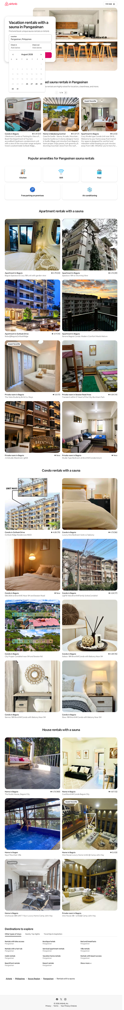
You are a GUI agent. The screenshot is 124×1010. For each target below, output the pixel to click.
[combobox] (30, 39)
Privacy (48, 1006)
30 (13, 89)
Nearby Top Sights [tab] (32, 934)
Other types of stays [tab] (13, 934)
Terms (55, 1006)
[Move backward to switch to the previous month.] (13, 54)
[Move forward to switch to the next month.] (41, 54)
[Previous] (57, 93)
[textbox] (19, 47)
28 (36, 84)
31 (17, 89)
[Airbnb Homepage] (11, 4)
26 (27, 84)
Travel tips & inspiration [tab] (53, 934)
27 (32, 84)
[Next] (66, 93)
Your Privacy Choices (69, 1006)
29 (41, 84)
